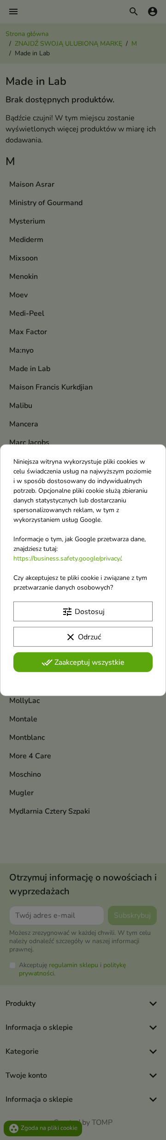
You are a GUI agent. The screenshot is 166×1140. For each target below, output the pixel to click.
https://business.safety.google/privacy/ (67, 558)
